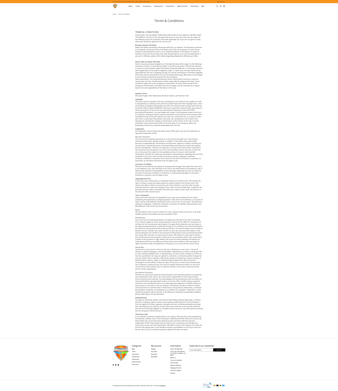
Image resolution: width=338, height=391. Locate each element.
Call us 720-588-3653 (176, 349)
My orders (154, 351)
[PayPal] (214, 386)
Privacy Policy (174, 363)
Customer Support (175, 370)
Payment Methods (175, 365)
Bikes (133, 349)
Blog (202, 6)
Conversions (135, 359)
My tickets (154, 354)
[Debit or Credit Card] (217, 386)
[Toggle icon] (217, 6)
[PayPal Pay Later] (220, 386)
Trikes (133, 351)
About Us (173, 357)
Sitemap (172, 373)
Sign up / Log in (221, 1)
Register (153, 349)
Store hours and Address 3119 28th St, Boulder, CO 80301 (177, 353)
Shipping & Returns (175, 368)
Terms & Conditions (176, 360)
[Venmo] (223, 386)
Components (135, 357)
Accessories (135, 354)
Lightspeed (162, 385)
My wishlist (154, 357)
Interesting (135, 364)
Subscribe (219, 350)
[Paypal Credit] (206, 388)
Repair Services (136, 362)
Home (114, 14)
